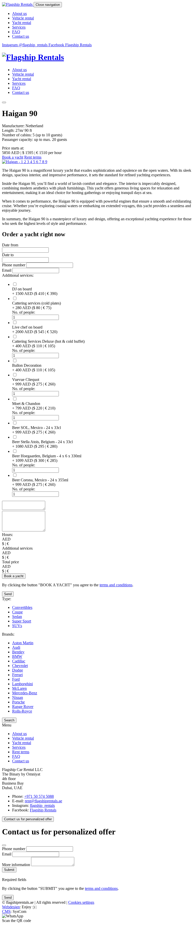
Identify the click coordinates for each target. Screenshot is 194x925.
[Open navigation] (4, 102)
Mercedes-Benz (24, 693)
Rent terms (32, 157)
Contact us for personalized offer (28, 819)
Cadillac (18, 661)
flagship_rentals (42, 805)
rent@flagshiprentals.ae (43, 801)
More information (16, 865)
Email (6, 270)
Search (9, 720)
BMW (17, 656)
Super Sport (21, 621)
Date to (8, 255)
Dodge (17, 670)
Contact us (20, 36)
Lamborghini (22, 684)
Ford (16, 679)
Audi (16, 647)
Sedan (17, 616)
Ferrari (17, 675)
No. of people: (23, 312)
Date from (10, 245)
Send (8, 594)
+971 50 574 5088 (39, 796)
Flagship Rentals (43, 810)
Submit (9, 870)
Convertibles (22, 607)
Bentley (18, 652)
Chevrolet (20, 665)
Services (19, 27)
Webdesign (11, 907)
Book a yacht (12, 157)
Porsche (18, 702)
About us (19, 13)
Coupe (17, 612)
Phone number (14, 265)
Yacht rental (21, 22)
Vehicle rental (23, 18)
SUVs (17, 625)
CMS (6, 911)
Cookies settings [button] (81, 902)
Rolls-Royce (22, 711)
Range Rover (22, 706)
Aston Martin (22, 643)
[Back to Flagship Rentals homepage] (97, 57)
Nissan (17, 697)
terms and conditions (116, 585)
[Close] (4, 845)
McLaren (19, 688)
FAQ (16, 32)
